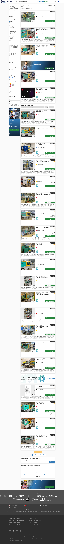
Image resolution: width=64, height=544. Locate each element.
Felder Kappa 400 (34, 513)
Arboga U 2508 (24, 469)
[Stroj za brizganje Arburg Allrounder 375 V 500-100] (28, 165)
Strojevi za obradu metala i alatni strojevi (14, 10)
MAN (12, 25)
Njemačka (13, 83)
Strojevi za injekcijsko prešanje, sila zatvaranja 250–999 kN (32, 107)
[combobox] (14, 81)
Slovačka (13, 85)
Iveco (12, 26)
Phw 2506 (46, 472)
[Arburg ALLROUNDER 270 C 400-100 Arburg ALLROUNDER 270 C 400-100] (28, 50)
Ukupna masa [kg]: (12, 69)
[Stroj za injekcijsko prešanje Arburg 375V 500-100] (28, 390)
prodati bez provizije (14, 129)
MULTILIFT (12, 52)
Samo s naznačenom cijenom (14, 60)
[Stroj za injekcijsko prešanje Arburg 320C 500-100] (28, 248)
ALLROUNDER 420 (14, 47)
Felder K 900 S (6, 511)
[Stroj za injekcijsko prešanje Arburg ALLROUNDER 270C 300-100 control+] (28, 132)
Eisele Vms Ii (35, 469)
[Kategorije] (14, 1)
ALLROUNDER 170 (14, 46)
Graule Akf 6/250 (36, 472)
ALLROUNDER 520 (14, 50)
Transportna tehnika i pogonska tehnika (13, 12)
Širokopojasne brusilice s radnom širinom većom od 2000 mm (50, 511)
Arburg (12, 21)
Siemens (12, 27)
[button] (62, 1)
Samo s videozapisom (14, 104)
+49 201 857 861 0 (29, 505)
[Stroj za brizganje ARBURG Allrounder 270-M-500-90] (28, 198)
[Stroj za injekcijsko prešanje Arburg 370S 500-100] (28, 407)
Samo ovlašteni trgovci (14, 105)
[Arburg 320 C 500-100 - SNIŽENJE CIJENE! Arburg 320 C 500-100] (28, 115)
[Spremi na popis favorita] (54, 13)
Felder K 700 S (12, 511)
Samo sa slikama (13, 103)
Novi (11, 92)
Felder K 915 (37, 511)
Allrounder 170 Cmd (24, 467)
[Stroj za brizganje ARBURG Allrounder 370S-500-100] (28, 231)
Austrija (13, 86)
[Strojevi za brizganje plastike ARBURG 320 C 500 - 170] (28, 363)
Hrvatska (12, 77)
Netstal (11, 38)
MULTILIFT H (13, 53)
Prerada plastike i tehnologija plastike (14, 7)
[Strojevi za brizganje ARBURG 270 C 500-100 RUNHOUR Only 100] (28, 17)
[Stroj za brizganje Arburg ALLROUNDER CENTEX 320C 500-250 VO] (28, 330)
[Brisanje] (38, 1)
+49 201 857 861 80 (45, 505)
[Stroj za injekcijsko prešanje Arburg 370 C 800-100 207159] (28, 440)
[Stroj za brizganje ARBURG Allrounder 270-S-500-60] (28, 215)
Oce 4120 (46, 469)
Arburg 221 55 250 (24, 472)
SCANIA (12, 33)
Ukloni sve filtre (29, 8)
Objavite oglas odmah (50, 68)
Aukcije (11, 99)
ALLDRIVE (12, 55)
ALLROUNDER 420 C (15, 48)
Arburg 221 (23, 470)
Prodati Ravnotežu (47, 474)
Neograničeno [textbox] (13, 81)
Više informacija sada (50, 378)
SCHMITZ (12, 30)
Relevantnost (50, 5)
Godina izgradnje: (12, 62)
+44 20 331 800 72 (14, 505)
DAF (12, 28)
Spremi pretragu (38, 452)
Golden (11, 37)
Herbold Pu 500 (35, 474)
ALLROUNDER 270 (14, 45)
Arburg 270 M (23, 474)
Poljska (13, 84)
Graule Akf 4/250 (36, 470)
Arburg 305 (52, 107)
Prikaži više (38, 476)
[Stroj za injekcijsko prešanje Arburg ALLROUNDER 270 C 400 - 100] (28, 33)
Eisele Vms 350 (35, 467)
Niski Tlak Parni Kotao (48, 467)
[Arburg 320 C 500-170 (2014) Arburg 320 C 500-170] (28, 347)
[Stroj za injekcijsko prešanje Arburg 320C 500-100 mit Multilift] (28, 281)
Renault (12, 32)
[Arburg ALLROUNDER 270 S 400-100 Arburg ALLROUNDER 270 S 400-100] (28, 264)
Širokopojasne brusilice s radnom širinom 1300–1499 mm (25, 511)
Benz (12, 22)
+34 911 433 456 (13, 507)
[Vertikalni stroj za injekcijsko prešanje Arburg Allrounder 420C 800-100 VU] (28, 313)
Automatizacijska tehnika (14, 8)
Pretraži (41, 1)
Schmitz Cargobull (14, 31)
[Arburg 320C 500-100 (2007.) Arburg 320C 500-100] (28, 148)
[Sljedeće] (34, 16)
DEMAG (12, 34)
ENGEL (12, 36)
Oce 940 (45, 470)
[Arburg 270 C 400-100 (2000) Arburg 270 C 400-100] (28, 77)
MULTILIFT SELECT (14, 54)
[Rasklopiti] (38, 26)
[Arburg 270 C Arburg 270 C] (28, 423)
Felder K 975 (28, 513)
